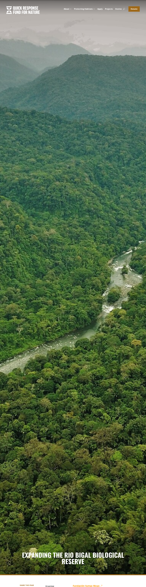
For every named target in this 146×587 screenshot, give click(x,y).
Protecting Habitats (83, 9)
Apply (100, 9)
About (66, 9)
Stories (118, 9)
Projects (109, 9)
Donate (134, 9)
